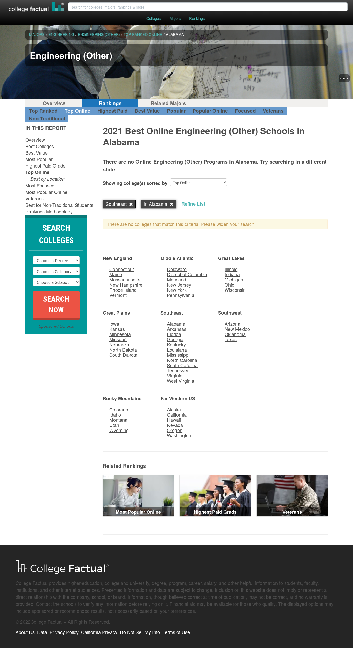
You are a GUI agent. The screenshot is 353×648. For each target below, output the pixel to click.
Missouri (118, 339)
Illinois (231, 269)
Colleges (153, 18)
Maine (115, 274)
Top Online (77, 110)
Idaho (115, 414)
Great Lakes (231, 258)
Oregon (174, 430)
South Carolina (182, 365)
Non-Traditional (47, 118)
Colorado (118, 409)
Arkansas (176, 328)
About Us (25, 632)
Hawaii (174, 419)
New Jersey (179, 284)
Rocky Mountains (122, 398)
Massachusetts (124, 279)
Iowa (114, 323)
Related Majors (168, 103)
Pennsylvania (180, 295)
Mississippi (178, 354)
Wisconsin (235, 289)
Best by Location (47, 179)
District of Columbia (187, 274)
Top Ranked (43, 110)
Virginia (174, 375)
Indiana (232, 274)
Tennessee (178, 370)
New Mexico (237, 328)
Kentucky (176, 344)
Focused (245, 110)
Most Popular (39, 159)
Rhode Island (123, 289)
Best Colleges (39, 146)
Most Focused (40, 185)
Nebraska (119, 344)
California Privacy (99, 632)
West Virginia (180, 380)
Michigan (234, 279)
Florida (174, 334)
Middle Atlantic (177, 258)
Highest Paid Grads (45, 165)
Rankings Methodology (49, 211)
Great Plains (116, 312)
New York (177, 289)
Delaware (177, 269)
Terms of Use (176, 632)
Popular (176, 110)
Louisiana (177, 349)
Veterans (273, 110)
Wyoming (119, 430)
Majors (175, 18)
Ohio (229, 284)
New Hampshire (125, 284)
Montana (118, 419)
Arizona (232, 323)
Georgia (175, 339)
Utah (114, 424)
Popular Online (210, 110)
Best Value (147, 110)
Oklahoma (235, 334)
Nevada (175, 424)
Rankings (197, 18)
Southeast (171, 312)
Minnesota (120, 334)
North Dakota (123, 349)
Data (42, 632)
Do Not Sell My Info (140, 632)
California (177, 414)
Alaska (174, 409)
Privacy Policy (64, 632)
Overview (54, 103)
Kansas (117, 328)
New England (117, 258)
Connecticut (121, 269)
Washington (179, 435)
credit (344, 78)
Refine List (193, 203)
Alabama (176, 323)
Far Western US (177, 398)
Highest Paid (112, 110)
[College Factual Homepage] (36, 7)
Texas (231, 339)
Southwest (230, 312)
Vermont (118, 295)
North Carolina (182, 359)
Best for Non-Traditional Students (59, 204)
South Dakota (123, 354)
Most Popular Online (46, 191)
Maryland (176, 279)
